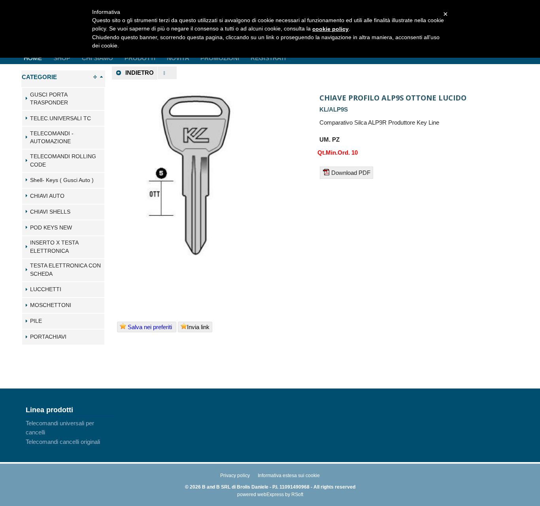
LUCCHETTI (45, 289)
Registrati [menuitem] (268, 58)
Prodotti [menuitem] (140, 58)
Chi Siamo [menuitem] (97, 58)
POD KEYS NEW (51, 228)
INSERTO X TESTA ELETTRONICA (54, 247)
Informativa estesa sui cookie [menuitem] (289, 475)
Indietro (139, 72)
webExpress (270, 494)
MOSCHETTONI (50, 305)
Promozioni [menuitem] (219, 58)
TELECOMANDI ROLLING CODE (63, 161)
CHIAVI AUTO (47, 196)
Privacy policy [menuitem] (235, 475)
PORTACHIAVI (48, 337)
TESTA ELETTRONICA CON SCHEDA (65, 270)
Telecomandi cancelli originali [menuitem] (63, 441)
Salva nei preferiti (150, 327)
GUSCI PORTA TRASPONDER (49, 99)
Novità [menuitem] (178, 58)
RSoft (297, 494)
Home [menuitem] (33, 58)
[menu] (69, 432)
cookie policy (330, 29)
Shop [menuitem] (61, 58)
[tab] (63, 98)
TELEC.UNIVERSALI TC (60, 118)
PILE (36, 321)
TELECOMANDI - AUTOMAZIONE (52, 138)
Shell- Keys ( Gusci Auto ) (62, 180)
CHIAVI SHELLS (50, 212)
